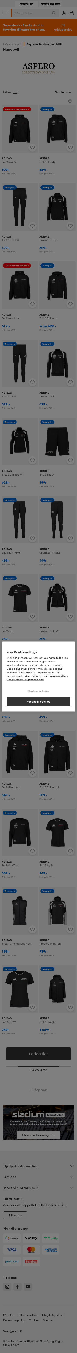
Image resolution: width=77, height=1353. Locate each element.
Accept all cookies (38, 701)
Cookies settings (38, 690)
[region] (38, 676)
